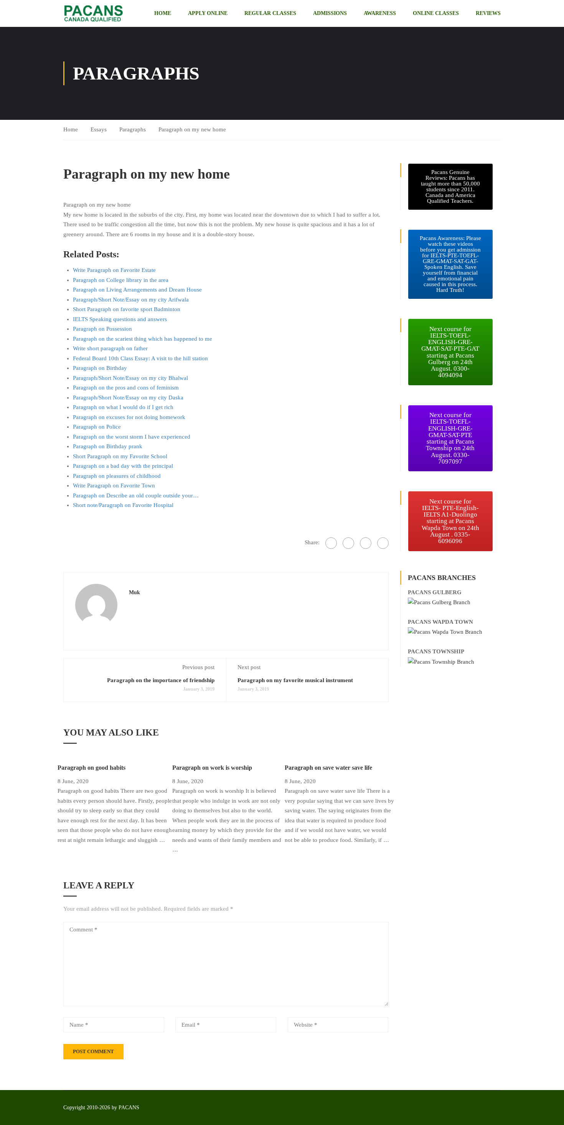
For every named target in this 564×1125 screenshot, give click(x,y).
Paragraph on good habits (91, 767)
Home (162, 13)
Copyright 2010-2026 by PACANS (101, 1107)
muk (134, 592)
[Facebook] (331, 543)
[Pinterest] (365, 543)
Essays (99, 129)
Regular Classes (270, 13)
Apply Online (208, 13)
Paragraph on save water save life (328, 767)
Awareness (380, 13)
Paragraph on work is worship (212, 767)
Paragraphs (132, 129)
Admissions (330, 13)
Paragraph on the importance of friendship (160, 680)
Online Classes (436, 13)
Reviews (488, 13)
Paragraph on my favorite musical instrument (295, 680)
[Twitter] (348, 543)
